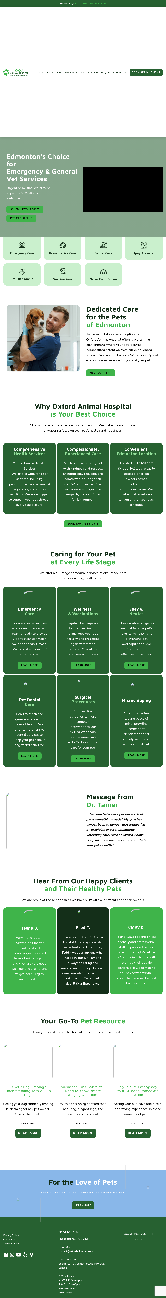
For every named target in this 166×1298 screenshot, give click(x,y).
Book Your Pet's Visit (83, 523)
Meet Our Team (101, 372)
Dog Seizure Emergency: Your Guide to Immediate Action (138, 1091)
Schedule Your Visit (24, 209)
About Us (52, 72)
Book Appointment (146, 72)
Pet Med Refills (21, 218)
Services (69, 72)
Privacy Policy (11, 1235)
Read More (28, 1133)
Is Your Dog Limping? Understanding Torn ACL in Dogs (28, 1091)
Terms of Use (11, 1243)
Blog (104, 72)
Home (40, 72)
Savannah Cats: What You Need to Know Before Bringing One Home (83, 1091)
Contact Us (119, 72)
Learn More (83, 1205)
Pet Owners (88, 72)
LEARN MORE (29, 665)
